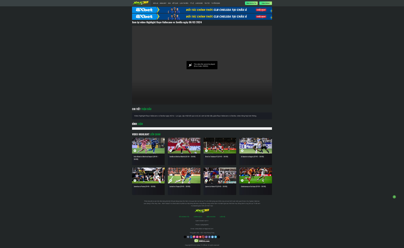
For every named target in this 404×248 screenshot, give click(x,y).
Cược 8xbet (266, 3)
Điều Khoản (211, 216)
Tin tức (207, 3)
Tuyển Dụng (215, 3)
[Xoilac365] (140, 3)
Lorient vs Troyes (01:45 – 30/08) (179, 186)
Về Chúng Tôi (184, 216)
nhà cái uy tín (251, 3)
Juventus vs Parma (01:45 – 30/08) (144, 186)
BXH (169, 3)
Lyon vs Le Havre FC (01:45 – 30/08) (216, 186)
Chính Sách (198, 216)
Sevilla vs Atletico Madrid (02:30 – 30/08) (182, 156)
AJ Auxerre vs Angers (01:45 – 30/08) (252, 156)
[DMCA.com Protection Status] (202, 240)
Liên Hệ (222, 216)
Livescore (199, 3)
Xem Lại (155, 3)
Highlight (163, 3)
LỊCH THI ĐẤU (184, 3)
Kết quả (175, 3)
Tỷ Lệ (192, 3)
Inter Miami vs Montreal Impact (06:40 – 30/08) (146, 157)
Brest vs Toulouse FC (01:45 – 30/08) (216, 156)
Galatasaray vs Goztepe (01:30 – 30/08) (253, 186)
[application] (202, 65)
